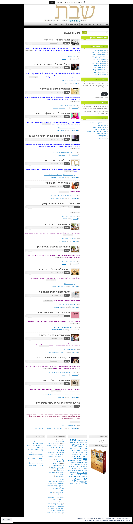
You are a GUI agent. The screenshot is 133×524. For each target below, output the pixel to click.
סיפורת (60, 105)
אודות (106, 24)
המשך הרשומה (34, 77)
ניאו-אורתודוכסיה (48, 428)
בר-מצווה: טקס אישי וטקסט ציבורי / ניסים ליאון (58, 403)
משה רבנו (80, 464)
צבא (74, 470)
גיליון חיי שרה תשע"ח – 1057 (99, 63)
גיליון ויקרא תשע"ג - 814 (56, 195)
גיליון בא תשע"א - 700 (70, 425)
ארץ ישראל (78, 442)
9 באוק (67, 67)
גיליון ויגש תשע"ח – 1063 (100, 74)
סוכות (73, 464)
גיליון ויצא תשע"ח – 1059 (100, 67)
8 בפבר (77, 207)
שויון (59, 397)
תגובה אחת (75, 108)
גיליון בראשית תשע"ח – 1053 (99, 56)
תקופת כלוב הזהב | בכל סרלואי (55, 89)
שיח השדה (78, 479)
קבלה (72, 473)
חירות (81, 452)
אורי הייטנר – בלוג (102, 124)
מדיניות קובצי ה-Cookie (90, 520)
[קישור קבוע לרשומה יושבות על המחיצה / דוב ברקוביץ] (75, 275)
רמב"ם (77, 476)
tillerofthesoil (60, 452)
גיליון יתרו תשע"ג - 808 (69, 284)
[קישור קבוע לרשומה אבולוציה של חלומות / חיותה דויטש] (75, 363)
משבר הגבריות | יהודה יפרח (57, 40)
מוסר (85, 462)
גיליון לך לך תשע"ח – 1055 (99, 59)
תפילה (56, 307)
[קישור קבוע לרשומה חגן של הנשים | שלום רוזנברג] (75, 166)
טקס (58, 428)
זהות (81, 450)
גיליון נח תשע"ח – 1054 (100, 58)
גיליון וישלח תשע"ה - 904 (64, 128)
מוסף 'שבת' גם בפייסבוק (98, 38)
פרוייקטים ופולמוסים (87, 24)
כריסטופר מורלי (60, 329)
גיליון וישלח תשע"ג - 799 (69, 372)
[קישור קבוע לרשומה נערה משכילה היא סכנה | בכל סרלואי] (75, 119)
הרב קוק (83, 448)
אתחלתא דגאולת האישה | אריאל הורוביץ (50, 64)
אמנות (73, 440)
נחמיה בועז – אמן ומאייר (100, 129)
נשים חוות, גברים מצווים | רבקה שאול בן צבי (49, 136)
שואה (84, 478)
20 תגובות (75, 59)
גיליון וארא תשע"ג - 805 (69, 349)
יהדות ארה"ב (75, 454)
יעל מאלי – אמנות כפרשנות (99, 127)
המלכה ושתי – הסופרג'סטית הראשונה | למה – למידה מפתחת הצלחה (56, 497)
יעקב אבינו (77, 458)
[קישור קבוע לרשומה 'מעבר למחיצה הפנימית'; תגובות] (75, 297)
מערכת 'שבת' (53, 43)
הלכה (64, 241)
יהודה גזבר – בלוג (102, 125)
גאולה (85, 444)
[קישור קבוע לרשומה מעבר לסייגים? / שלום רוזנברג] (75, 386)
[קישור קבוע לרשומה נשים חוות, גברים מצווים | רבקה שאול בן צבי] (75, 141)
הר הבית (72, 448)
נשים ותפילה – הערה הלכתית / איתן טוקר (60, 203)
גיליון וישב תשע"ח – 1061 (100, 71)
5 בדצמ (67, 116)
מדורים (99, 24)
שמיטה (85, 481)
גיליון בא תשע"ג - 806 (62, 327)
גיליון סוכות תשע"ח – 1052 (99, 54)
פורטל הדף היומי (102, 135)
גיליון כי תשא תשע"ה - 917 (68, 105)
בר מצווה (62, 428)
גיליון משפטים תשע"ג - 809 (68, 216)
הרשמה (104, 94)
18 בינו (67, 316)
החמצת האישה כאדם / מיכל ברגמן (53, 247)
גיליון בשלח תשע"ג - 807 (69, 304)
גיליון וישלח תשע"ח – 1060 (99, 69)
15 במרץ (66, 186)
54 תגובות (75, 241)
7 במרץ (67, 92)
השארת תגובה (74, 130)
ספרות (74, 466)
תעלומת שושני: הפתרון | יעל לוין (35, 445)
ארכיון (62, 24)
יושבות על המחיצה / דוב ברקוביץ (54, 269)
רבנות (82, 476)
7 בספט (67, 383)
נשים (76, 464)
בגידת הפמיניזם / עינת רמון (57, 224)
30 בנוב (67, 361)
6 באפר (67, 139)
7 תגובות (75, 83)
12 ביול (67, 163)
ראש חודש (53, 177)
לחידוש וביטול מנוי (101, 79)
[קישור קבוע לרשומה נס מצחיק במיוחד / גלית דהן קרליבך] (75, 318)
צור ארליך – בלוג (102, 137)
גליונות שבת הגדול (72, 24)
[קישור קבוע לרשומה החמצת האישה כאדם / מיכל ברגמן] (75, 252)
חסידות (73, 452)
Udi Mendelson (60, 470)
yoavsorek (65, 406)
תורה (81, 481)
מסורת (54, 428)
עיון (53, 152)
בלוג (55, 24)
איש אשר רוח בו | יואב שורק (36, 462)
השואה (85, 450)
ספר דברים (79, 466)
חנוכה (78, 452)
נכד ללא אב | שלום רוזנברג (57, 469)
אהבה (85, 440)
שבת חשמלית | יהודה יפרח (36, 447)
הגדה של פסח (75, 444)
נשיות (62, 177)
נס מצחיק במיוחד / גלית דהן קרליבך (53, 312)
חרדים (84, 454)
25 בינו (67, 295)
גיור (81, 444)
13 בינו (67, 338)
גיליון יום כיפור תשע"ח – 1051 (99, 52)
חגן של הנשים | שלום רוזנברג (56, 160)
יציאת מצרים (71, 458)
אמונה (78, 440)
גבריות (58, 286)
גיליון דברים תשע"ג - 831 (69, 175)
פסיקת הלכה (78, 470)
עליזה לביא (40, 428)
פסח (74, 468)
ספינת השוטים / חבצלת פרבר (54, 514)
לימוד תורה (78, 460)
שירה (60, 155)
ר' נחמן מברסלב (77, 475)
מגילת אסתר (71, 460)
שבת (70, 476)
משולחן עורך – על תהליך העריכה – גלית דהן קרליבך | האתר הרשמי (55, 447)
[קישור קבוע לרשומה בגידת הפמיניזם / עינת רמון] (75, 230)
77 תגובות (75, 264)
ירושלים (84, 460)
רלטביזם (53, 198)
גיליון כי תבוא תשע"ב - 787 (68, 395)
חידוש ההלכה (56, 352)
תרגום (75, 483)
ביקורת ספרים (71, 152)
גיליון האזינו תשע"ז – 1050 (100, 50)
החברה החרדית (82, 446)
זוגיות (78, 450)
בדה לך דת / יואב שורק (53, 443)
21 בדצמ (66, 43)
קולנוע (85, 475)
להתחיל (52, 2)
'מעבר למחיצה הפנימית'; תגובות (54, 292)
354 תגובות (75, 307)
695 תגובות (75, 352)
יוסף (81, 458)
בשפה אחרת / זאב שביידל (58, 183)
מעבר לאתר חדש (38, 440)
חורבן (72, 450)
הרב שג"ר (76, 448)
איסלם (81, 440)
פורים (82, 468)
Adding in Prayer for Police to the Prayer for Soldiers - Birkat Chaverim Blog (56, 458)
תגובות (60, 304)
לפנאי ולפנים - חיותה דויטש (56, 372)
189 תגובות (75, 286)
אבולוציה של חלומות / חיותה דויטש (53, 358)
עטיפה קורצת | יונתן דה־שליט (36, 453)
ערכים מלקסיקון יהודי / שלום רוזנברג (53, 175)
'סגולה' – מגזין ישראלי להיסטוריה (98, 122)
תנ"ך (74, 481)
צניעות (75, 472)
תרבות (79, 483)
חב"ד (75, 450)
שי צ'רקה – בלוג (102, 139)
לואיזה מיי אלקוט (61, 108)
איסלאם (62, 130)
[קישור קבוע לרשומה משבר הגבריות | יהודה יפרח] (75, 45)
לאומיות (62, 198)
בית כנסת (63, 286)
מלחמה (78, 462)
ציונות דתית (82, 472)
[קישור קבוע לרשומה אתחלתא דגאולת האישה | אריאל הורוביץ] (75, 70)
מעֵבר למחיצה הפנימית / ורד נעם (54, 335)
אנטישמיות (84, 442)
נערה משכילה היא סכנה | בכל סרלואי (52, 113)
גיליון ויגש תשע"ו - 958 (70, 56)
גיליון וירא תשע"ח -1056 (100, 61)
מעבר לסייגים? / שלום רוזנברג (56, 380)
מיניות (81, 462)
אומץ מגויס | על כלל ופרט (57, 467)
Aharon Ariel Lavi (59, 492)
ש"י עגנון (73, 476)
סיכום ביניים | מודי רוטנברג (57, 510)
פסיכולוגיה (84, 470)
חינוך (85, 452)
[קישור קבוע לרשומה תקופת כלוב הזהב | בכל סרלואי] (75, 94)
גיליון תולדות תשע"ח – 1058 (99, 65)
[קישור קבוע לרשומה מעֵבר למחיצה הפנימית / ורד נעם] (75, 340)
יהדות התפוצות (80, 456)
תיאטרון (78, 481)
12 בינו (77, 406)
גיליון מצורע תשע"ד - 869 (61, 152)
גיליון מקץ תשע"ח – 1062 (100, 73)
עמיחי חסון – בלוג (101, 133)
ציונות (70, 470)
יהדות (80, 454)
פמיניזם (64, 59)
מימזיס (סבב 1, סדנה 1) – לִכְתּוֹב (55, 512)
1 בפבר (67, 272)
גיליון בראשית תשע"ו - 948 (68, 81)
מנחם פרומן (73, 462)
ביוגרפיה (73, 128)
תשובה (71, 483)
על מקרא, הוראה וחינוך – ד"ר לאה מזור (96, 131)
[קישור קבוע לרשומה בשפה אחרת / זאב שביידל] (75, 188)
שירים (49, 24)
